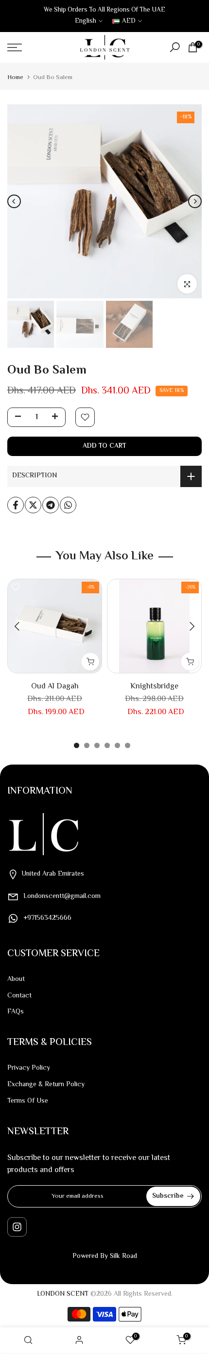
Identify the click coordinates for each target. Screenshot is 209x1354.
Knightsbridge (154, 687)
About (16, 979)
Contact (19, 996)
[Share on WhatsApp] (68, 505)
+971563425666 (47, 918)
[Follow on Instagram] (17, 1227)
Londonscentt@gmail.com (62, 896)
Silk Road (123, 1256)
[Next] (195, 201)
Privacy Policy (28, 1068)
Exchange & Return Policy (46, 1084)
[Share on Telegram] (50, 505)
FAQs (15, 1012)
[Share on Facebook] (15, 505)
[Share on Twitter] (33, 505)
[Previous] (14, 201)
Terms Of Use (27, 1101)
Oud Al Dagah (55, 687)
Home (15, 78)
